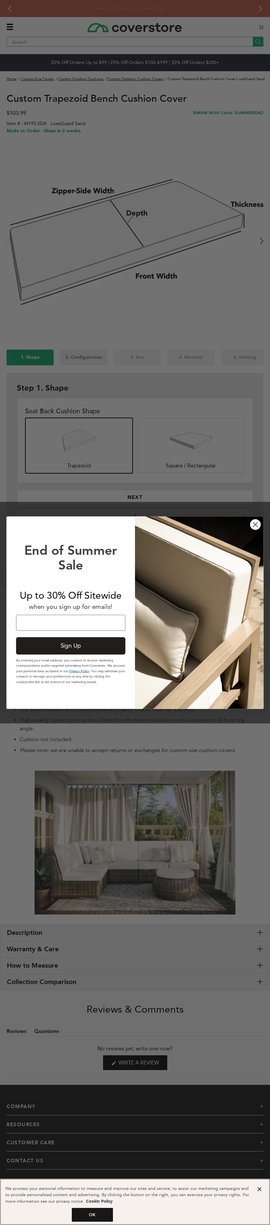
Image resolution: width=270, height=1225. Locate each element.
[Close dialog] (255, 524)
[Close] (259, 1189)
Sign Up (71, 645)
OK (92, 1214)
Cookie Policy (99, 1201)
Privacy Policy (79, 671)
